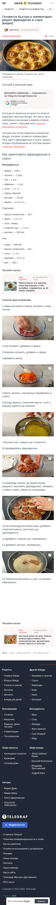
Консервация (9, 709)
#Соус (12, 653)
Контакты (8, 863)
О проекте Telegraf (12, 834)
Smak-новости (10, 748)
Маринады (37, 685)
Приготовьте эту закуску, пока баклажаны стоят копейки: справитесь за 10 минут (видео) (33, 287)
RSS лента (8, 882)
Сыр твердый (38, 734)
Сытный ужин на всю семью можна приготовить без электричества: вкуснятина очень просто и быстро (35, 640)
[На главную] (28, 3)
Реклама (7, 853)
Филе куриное (39, 729)
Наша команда (10, 868)
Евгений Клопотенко (42, 761)
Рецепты (9, 9)
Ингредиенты (37, 709)
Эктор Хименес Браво (39, 754)
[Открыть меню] (4, 3)
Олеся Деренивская (14, 798)
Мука (34, 715)
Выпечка (8, 690)
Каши (34, 695)
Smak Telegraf (23, 278)
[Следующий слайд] (53, 9)
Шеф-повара (36, 748)
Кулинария (9, 758)
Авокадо (36, 724)
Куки (26, 901)
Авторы (6, 782)
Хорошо (41, 901)
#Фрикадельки (23, 653)
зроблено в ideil (9, 896)
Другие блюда (37, 670)
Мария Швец (14, 30)
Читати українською (11, 36)
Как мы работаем (12, 844)
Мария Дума (10, 788)
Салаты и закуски (13, 685)
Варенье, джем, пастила (12, 725)
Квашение (9, 719)
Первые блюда (11, 676)
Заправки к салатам (42, 676)
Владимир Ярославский (38, 767)
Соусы (35, 680)
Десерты (8, 695)
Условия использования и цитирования (23, 849)
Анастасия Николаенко (10, 803)
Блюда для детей (12, 699)
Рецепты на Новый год (31, 9)
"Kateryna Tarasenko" (14, 146)
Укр (52, 3)
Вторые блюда (11, 680)
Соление (8, 715)
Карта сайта (9, 872)
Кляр (34, 690)
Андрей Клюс (38, 773)
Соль (34, 719)
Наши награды (10, 858)
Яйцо (34, 738)
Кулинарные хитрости (15, 753)
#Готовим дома (41, 653)
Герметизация (11, 731)
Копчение (36, 699)
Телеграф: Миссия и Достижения (19, 877)
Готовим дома (11, 763)
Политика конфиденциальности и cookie (23, 839)
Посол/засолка (11, 736)
